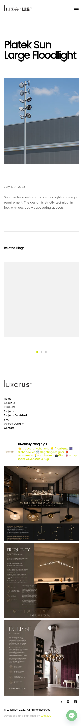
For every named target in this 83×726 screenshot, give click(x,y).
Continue (16, 327)
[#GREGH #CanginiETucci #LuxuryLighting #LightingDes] (41, 503)
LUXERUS (46, 716)
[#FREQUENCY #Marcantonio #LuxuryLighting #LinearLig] (41, 580)
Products (9, 407)
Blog (6, 419)
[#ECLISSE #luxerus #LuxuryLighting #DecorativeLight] (41, 658)
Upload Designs (14, 424)
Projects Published (15, 415)
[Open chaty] (71, 715)
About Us (9, 403)
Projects (9, 411)
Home (7, 399)
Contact (9, 428)
